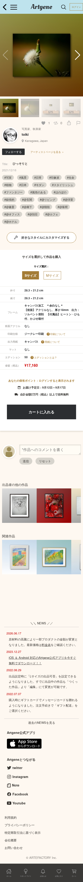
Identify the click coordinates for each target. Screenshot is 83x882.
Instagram (20, 776)
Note (15, 785)
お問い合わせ (14, 847)
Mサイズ (52, 275)
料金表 (46, 644)
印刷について (57, 334)
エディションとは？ (45, 357)
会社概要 (11, 840)
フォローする (13, 152)
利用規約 (11, 817)
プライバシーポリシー (20, 825)
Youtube (19, 803)
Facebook (20, 794)
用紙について (52, 342)
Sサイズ (30, 275)
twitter (17, 767)
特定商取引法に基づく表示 (23, 832)
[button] (77, 55)
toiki (25, 134)
